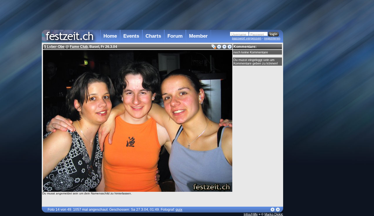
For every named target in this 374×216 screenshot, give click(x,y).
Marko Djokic (273, 214)
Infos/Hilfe (251, 214)
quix (179, 210)
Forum (175, 36)
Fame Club (79, 47)
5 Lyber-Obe (54, 47)
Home (110, 36)
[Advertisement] (308, 117)
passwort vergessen (246, 38)
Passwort (257, 34)
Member (198, 36)
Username (238, 34)
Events (131, 36)
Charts (153, 36)
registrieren (272, 38)
